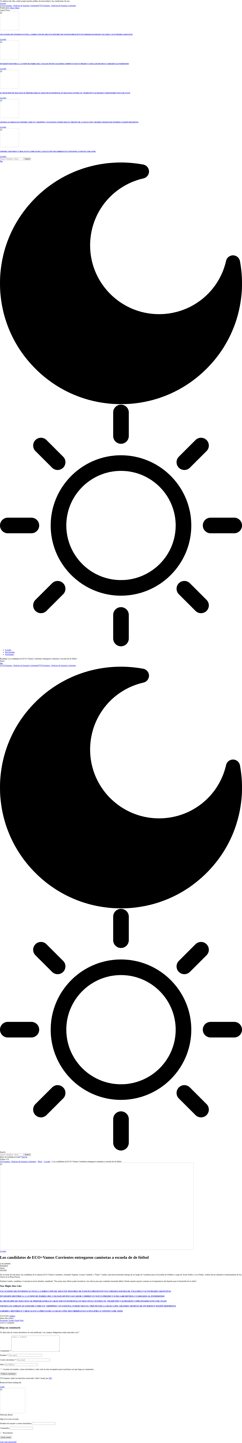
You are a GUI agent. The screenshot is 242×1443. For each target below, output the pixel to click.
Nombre (4, 1355)
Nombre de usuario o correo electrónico (16, 1423)
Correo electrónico (8, 1360)
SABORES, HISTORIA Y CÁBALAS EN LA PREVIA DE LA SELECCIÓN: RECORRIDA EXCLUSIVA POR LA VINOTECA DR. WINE (48, 151)
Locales (3, 39)
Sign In (24, 1157)
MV (50, 1378)
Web (2, 1364)
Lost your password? (8, 1442)
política (12, 1316)
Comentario (5, 1351)
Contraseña (4, 1428)
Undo (2, 1387)
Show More (14, 8)
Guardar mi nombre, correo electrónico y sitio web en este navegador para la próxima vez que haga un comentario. (48, 1369)
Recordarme (8, 1433)
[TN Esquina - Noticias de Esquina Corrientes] (38, 6)
